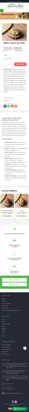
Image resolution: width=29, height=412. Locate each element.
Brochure (4, 331)
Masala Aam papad (6, 344)
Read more (8, 207)
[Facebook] (5, 106)
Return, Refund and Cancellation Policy (10, 310)
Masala (3, 321)
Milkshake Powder (6, 324)
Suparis (3, 326)
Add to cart (20, 64)
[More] (15, 106)
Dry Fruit (9, 103)
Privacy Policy (5, 305)
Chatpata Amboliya (6, 347)
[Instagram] (12, 106)
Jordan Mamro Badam (7, 210)
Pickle (3, 333)
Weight (5, 55)
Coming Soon (15, 280)
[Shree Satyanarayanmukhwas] (14, 6)
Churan (3, 319)
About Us (4, 298)
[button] (8, 98)
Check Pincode (18, 50)
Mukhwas (4, 328)
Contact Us (4, 301)
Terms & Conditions (6, 303)
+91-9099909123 (14, 260)
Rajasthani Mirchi (6, 354)
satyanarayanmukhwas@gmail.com (14, 393)
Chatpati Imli (4, 351)
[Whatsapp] (8, 106)
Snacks (3, 335)
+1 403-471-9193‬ (9, 389)
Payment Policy (5, 308)
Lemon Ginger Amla (6, 349)
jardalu (22, 210)
